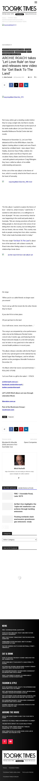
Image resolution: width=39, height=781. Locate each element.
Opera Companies (30, 442)
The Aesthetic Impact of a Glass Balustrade (17, 723)
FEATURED (27, 49)
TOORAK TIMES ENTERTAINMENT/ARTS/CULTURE (12, 19)
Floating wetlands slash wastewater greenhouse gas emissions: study (24, 519)
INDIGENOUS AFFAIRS (8, 52)
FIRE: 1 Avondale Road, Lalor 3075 (13, 630)
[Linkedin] (26, 85)
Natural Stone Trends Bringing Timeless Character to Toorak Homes (16, 727)
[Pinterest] (21, 85)
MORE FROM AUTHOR (25, 488)
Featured (11, 417)
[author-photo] (19, 465)
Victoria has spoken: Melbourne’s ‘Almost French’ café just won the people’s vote (18, 667)
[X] (16, 85)
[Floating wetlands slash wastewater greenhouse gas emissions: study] (7, 519)
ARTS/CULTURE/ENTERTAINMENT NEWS (14, 21)
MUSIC (29, 52)
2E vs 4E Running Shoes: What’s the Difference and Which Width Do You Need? (19, 687)
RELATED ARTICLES (9, 488)
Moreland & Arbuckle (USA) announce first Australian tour (9, 444)
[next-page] (7, 527)
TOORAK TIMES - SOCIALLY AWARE (11, 54)
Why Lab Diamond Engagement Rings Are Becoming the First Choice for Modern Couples (18, 692)
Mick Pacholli (8, 77)
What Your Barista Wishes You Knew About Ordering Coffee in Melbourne (16, 676)
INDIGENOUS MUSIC (21, 52)
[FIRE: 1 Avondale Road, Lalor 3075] (7, 496)
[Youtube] (10, 741)
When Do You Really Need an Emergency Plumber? (18, 720)
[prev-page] (3, 527)
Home (4, 18)
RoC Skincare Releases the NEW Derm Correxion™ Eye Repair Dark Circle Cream (18, 671)
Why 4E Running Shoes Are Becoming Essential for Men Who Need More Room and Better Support (19, 696)
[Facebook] (11, 85)
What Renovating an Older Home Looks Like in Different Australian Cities (17, 732)
